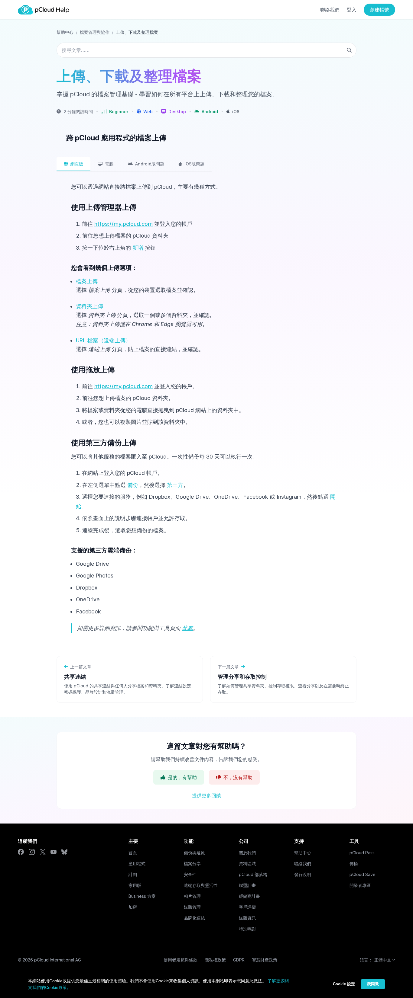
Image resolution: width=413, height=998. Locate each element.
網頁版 (76, 163)
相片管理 (192, 896)
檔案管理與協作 (94, 32)
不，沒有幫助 (237, 777)
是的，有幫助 (182, 777)
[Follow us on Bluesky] (64, 852)
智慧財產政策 (264, 959)
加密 (132, 907)
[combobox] (206, 50)
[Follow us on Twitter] (43, 852)
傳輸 (354, 863)
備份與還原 (194, 852)
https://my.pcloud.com (123, 224)
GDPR (239, 959)
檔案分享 (192, 863)
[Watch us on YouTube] (53, 852)
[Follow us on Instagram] (32, 852)
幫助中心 (65, 32)
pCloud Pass (362, 852)
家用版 (134, 885)
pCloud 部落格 (253, 874)
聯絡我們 (330, 10)
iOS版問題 (194, 163)
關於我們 (247, 852)
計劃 (132, 874)
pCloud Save (363, 874)
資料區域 (247, 863)
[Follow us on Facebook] (21, 852)
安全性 (190, 874)
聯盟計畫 (247, 885)
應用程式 (136, 863)
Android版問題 (149, 163)
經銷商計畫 (249, 896)
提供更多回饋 (206, 795)
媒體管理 (192, 907)
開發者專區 (360, 885)
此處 (187, 628)
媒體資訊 (247, 917)
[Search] (349, 50)
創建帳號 (379, 10)
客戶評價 (247, 907)
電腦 (109, 163)
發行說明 (302, 874)
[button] (144, 111)
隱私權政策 (215, 959)
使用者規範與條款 (180, 959)
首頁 (132, 852)
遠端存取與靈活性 (201, 885)
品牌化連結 (194, 917)
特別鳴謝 (247, 928)
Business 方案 (142, 896)
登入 (351, 10)
